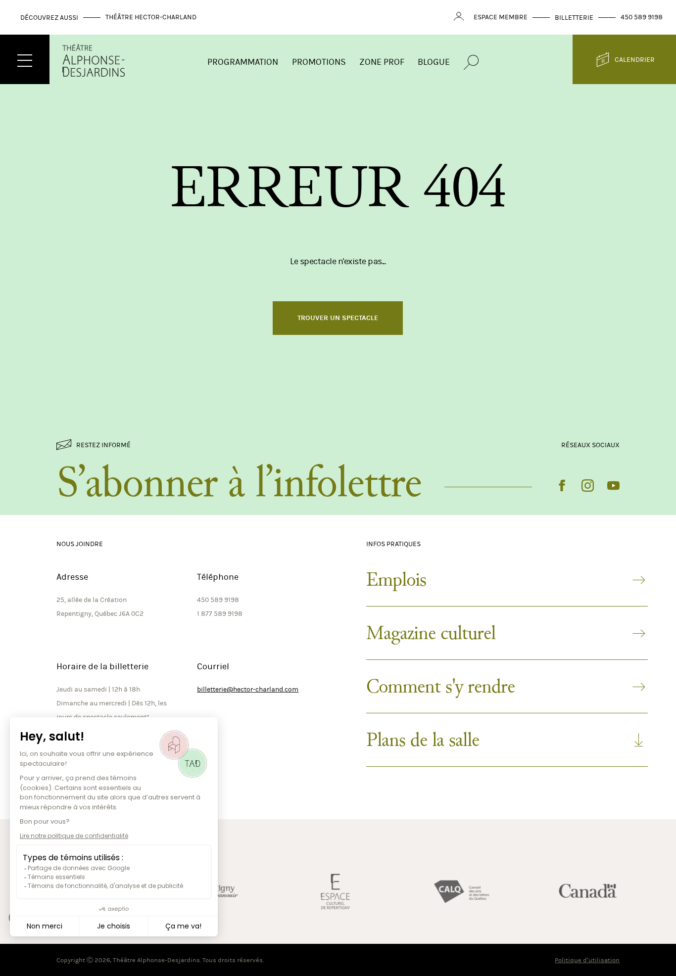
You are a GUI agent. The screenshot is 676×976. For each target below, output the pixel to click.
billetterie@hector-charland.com (247, 689)
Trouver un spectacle (337, 318)
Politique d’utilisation (587, 960)
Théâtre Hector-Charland (150, 17)
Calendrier (635, 59)
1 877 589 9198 (219, 613)
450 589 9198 (642, 17)
